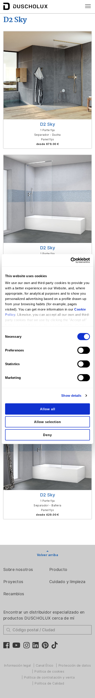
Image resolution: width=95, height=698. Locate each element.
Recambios (13, 593)
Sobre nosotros (18, 569)
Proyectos (13, 581)
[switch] (83, 350)
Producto (58, 569)
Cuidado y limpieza (67, 581)
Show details (71, 395)
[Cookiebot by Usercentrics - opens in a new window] (70, 260)
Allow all (47, 409)
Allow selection (47, 422)
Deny (47, 435)
